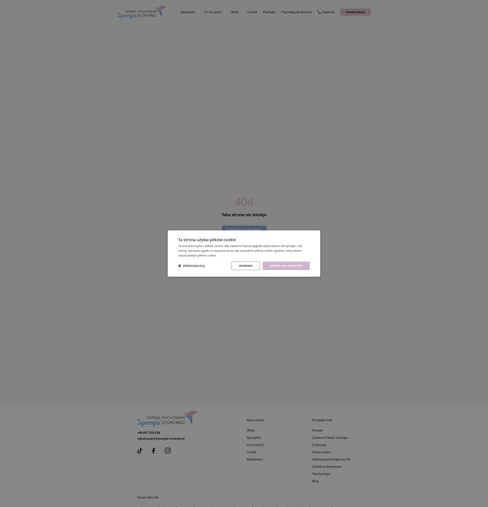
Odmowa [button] (246, 265)
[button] (191, 266)
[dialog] (244, 253)
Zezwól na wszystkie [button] (286, 265)
